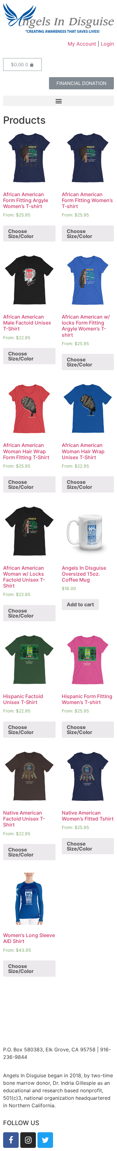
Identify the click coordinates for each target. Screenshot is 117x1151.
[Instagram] (28, 1140)
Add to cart (80, 604)
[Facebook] (11, 1140)
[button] (81, 83)
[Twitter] (45, 1140)
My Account (82, 44)
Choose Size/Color (21, 233)
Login (107, 44)
